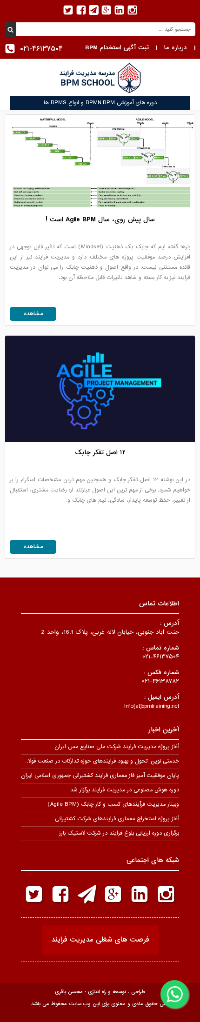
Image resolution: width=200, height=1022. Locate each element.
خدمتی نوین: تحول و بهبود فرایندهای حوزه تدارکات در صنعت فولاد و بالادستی (89, 761)
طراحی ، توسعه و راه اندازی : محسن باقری (100, 991)
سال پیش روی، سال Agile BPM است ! (100, 219)
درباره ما (175, 47)
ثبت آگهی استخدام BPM (117, 47)
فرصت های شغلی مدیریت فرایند (100, 939)
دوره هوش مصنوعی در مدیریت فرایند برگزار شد (124, 790)
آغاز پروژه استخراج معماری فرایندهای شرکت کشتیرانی (117, 819)
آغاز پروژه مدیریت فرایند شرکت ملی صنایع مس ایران (116, 747)
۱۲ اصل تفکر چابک (100, 452)
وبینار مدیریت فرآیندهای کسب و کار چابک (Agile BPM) (113, 804)
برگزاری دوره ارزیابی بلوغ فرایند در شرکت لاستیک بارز (119, 833)
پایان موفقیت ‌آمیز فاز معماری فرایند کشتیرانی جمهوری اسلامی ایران (100, 775)
